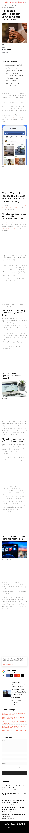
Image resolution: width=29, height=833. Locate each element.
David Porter (4, 818)
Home (3, 5)
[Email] (22, 675)
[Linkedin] (12, 704)
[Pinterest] (15, 675)
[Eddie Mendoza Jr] (3, 49)
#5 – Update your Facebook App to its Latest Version (15, 84)
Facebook (11, 5)
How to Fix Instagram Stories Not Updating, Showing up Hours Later (13, 714)
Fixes (12, 653)
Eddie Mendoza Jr (8, 49)
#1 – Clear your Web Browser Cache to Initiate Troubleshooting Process (14, 70)
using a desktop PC (11, 222)
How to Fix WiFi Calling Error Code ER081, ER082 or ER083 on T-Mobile (13, 718)
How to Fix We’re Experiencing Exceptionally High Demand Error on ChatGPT (14, 727)
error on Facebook (15, 117)
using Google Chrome (8, 228)
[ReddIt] (18, 675)
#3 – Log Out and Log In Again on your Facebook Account (16, 77)
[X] (11, 675)
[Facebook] (8, 675)
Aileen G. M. (4, 811)
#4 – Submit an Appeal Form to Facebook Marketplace (15, 81)
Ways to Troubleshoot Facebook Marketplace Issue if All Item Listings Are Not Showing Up (15, 65)
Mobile (16, 653)
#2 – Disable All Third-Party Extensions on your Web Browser (14, 74)
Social (6, 5)
